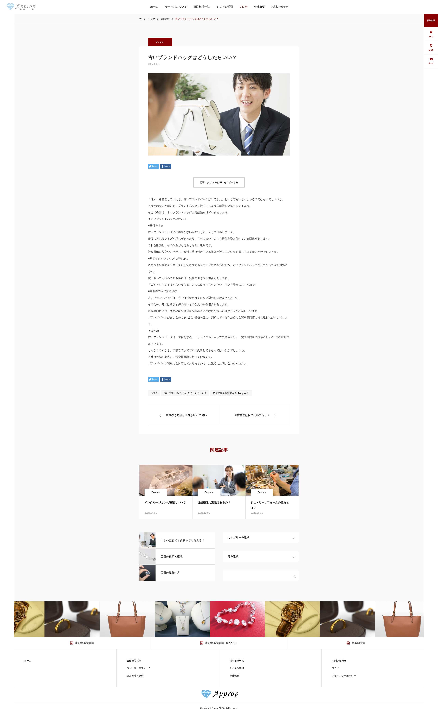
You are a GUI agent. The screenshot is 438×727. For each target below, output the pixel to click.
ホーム (154, 6)
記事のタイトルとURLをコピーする (219, 182)
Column (160, 42)
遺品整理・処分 (135, 675)
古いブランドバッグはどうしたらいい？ (185, 393)
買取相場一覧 (201, 6)
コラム (154, 393)
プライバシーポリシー (344, 675)
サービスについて (176, 6)
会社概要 (259, 6)
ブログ (243, 6)
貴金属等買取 (134, 660)
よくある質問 (224, 6)
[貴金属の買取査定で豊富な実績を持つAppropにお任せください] (20, 7)
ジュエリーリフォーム (139, 668)
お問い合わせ (279, 6)
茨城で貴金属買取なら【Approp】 (231, 393)
